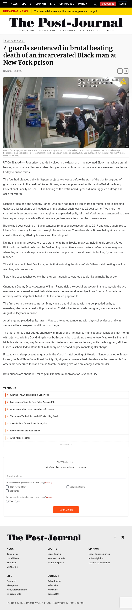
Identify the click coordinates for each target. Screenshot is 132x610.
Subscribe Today (90, 31)
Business (11, 562)
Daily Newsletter (17, 487)
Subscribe (108, 4)
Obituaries (66, 3)
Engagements (14, 594)
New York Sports (56, 558)
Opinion (41, 3)
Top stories (13, 554)
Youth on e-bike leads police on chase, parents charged (65, 11)
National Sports (56, 562)
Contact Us (53, 594)
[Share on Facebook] (120, 71)
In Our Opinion (96, 558)
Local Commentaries (99, 554)
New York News (14, 41)
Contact (53, 575)
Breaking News (77, 487)
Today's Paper (47, 31)
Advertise (53, 589)
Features (11, 581)
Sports (26, 3)
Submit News (67, 31)
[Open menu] (5, 4)
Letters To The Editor (99, 562)
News (14, 3)
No (19, 501)
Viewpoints (12, 585)
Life (52, 3)
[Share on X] (126, 71)
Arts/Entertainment (17, 589)
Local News (13, 558)
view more (65, 444)
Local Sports (54, 554)
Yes (11, 501)
